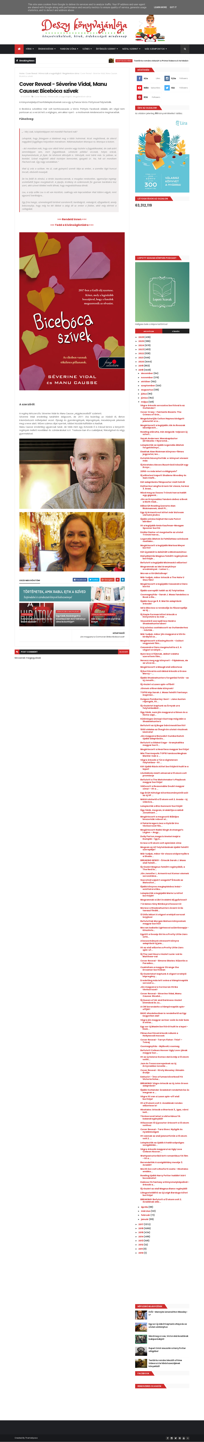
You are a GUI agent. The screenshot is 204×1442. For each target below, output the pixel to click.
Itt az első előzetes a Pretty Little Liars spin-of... (161, 949)
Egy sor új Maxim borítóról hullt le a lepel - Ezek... (164, 1028)
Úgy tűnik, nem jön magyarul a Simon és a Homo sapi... (163, 713)
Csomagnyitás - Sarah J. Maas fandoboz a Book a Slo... (164, 596)
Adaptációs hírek (96, 61)
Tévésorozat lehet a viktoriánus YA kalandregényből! (160, 1117)
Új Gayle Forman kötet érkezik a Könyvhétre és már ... (158, 615)
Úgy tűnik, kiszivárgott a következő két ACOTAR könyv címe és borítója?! (70, 618)
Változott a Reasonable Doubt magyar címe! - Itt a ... (162, 787)
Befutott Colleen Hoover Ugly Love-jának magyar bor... (163, 1051)
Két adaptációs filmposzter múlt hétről (162, 482)
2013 (141, 1240)
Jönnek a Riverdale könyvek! (157, 688)
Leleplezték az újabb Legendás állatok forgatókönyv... (162, 446)
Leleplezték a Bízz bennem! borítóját (161, 806)
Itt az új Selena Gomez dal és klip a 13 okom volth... (164, 1058)
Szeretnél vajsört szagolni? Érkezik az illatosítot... (161, 881)
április (144, 1207)
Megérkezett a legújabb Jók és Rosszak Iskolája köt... (162, 426)
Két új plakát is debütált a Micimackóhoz (163, 551)
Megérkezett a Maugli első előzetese (161, 667)
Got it (173, 7)
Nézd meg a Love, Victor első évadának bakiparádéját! (168, 1338)
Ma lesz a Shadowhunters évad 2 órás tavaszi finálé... (161, 909)
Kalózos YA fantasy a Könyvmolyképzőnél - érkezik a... (164, 1183)
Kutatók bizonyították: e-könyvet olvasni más (164, 459)
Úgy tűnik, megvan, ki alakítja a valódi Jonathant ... (161, 811)
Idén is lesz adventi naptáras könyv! (105, 620)
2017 (141, 1224)
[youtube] (183, 1438)
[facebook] (167, 1438)
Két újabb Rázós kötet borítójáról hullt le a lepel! (164, 768)
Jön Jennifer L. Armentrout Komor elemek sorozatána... (164, 874)
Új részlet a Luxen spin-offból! (157, 684)
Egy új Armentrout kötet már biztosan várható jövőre (162, 513)
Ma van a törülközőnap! (153, 573)
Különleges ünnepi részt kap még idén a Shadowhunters (163, 720)
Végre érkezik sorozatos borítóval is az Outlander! (162, 406)
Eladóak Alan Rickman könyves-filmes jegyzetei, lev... (162, 453)
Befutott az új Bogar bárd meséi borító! (163, 725)
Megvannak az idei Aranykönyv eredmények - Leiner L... (158, 568)
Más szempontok (155, 48)
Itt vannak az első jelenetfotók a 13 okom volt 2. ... (163, 1137)
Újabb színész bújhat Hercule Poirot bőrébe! (160, 520)
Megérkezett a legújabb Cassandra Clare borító (164, 585)
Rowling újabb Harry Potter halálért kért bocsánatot (163, 1177)
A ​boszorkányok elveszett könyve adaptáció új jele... (159, 942)
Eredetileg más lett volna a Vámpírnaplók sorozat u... (164, 981)
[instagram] (171, 1438)
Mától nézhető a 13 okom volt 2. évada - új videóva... (163, 800)
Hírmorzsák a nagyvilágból (50, 73)
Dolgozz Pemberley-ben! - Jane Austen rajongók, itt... (163, 700)
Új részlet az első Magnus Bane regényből (163, 1188)
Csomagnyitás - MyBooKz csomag (159, 1046)
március (146, 1211)
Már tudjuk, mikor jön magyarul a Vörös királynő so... (162, 635)
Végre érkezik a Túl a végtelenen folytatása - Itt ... (159, 761)
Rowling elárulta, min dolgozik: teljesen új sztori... (163, 433)
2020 (141, 361)
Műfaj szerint (130, 48)
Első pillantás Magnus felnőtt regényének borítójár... (164, 557)
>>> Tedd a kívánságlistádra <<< (72, 225)
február (146, 1215)
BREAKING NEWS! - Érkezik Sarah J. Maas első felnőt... (163, 861)
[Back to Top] (187, 1438)
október (146, 381)
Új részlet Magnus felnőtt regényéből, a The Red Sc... (162, 868)
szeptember (148, 385)
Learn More (160, 7)
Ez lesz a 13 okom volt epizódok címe (160, 842)
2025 (141, 341)
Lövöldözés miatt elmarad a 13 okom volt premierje (163, 774)
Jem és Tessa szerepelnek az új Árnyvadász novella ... (158, 1064)
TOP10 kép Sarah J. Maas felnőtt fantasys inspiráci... (163, 693)
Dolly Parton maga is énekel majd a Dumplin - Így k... (160, 837)
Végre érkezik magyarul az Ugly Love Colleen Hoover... (161, 1150)
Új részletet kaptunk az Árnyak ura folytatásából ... (160, 707)
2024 (141, 345)
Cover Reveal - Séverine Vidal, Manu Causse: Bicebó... (160, 995)
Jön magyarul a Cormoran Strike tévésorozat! (159, 988)
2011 (140, 1248)
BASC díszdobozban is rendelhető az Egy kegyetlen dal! (163, 1014)
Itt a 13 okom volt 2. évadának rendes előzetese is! (161, 1104)
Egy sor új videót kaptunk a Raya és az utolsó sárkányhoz (168, 1325)
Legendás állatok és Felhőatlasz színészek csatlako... (164, 540)
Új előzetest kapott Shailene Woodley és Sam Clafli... (163, 476)
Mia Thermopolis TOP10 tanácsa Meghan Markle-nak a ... (163, 754)
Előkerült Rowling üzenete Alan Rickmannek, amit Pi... (157, 507)
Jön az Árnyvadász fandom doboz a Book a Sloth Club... (163, 500)
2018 (141, 369)
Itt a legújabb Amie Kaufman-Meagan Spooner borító (162, 527)
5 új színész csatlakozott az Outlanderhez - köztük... (164, 629)
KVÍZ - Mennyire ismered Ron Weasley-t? (168, 1313)
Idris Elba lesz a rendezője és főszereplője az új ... (163, 609)
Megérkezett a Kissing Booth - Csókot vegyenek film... (162, 642)
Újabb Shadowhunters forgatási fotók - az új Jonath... (164, 679)
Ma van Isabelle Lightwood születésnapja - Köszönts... (164, 929)
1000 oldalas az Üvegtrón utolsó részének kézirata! (164, 730)
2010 (141, 1252)
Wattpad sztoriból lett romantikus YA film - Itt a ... (164, 1157)
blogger (123, 652)
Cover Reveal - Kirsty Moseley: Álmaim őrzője (162, 1071)
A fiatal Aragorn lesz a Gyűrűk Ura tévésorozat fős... (159, 824)
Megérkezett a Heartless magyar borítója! (164, 749)
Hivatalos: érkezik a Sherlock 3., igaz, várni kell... (164, 1111)
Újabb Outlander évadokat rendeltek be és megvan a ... (164, 1091)
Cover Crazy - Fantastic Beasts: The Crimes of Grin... (160, 413)
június (144, 397)
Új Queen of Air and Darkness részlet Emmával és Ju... (161, 1001)
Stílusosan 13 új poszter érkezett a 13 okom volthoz (164, 1124)
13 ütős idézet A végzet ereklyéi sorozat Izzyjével (162, 916)
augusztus (147, 389)
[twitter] (175, 1438)
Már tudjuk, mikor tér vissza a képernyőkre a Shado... (164, 855)
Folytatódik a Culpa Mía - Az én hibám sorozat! (36, 620)
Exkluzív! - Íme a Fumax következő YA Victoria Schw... (161, 1078)
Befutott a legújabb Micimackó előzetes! (163, 562)
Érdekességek (46, 48)
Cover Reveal (31, 73)
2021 (141, 357)
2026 (141, 337)
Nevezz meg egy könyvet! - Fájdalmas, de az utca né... (164, 661)
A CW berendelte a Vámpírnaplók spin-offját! (162, 1008)
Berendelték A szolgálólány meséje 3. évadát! (161, 1163)
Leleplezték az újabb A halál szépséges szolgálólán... (162, 1144)
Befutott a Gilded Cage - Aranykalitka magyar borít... (162, 744)
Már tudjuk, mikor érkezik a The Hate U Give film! (162, 578)
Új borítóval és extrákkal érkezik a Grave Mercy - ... (163, 672)
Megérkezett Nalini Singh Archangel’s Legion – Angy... (161, 831)
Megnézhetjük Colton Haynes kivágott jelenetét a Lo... (162, 420)
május (144, 401)
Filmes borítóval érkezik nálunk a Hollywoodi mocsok (159, 1034)
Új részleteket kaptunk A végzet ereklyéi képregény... (163, 975)
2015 (141, 1232)
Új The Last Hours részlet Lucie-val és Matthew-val (161, 955)
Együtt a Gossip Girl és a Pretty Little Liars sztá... (163, 935)
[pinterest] (179, 1438)
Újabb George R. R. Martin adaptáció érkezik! (160, 602)
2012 (141, 1244)
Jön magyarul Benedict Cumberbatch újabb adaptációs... (162, 737)
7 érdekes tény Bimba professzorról (160, 903)
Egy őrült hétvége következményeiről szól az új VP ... (164, 794)
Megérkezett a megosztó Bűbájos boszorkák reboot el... (159, 818)
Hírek (29, 48)
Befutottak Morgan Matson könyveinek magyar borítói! (163, 922)
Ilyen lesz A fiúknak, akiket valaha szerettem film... (159, 655)
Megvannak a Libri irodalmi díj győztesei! (163, 899)
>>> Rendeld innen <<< (72, 219)
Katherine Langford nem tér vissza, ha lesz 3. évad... (164, 487)
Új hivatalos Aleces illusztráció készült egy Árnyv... (164, 466)
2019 (141, 365)
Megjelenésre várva (71, 73)
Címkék (176, 331)
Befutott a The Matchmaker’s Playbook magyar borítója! (163, 781)
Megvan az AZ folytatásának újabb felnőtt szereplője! (164, 848)
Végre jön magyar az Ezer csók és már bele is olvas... (164, 1021)
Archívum (149, 331)
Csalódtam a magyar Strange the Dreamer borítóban (159, 968)
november (147, 377)
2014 (141, 1236)
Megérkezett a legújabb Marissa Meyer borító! (162, 546)
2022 (141, 353)
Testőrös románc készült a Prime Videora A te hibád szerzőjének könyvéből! (145, 60)
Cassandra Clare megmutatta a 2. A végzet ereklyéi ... (160, 648)
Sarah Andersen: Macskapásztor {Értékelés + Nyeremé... (159, 439)
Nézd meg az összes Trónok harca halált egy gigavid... (163, 494)
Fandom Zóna (68, 48)
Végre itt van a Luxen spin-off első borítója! (159, 1098)
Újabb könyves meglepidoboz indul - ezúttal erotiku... (161, 888)
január (145, 1219)
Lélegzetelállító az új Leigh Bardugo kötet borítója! (164, 1194)
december (147, 373)
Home (21, 73)
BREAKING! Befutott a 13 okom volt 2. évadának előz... (161, 1200)
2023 (141, 349)
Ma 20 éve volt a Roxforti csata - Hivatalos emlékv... (164, 1170)
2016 (141, 1228)
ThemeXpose (31, 1438)
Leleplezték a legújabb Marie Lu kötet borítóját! (161, 894)
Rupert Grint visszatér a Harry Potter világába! (167, 1350)
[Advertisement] (162, 231)
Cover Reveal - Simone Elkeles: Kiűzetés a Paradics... (163, 962)
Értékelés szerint (106, 48)
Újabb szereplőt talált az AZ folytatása (162, 590)
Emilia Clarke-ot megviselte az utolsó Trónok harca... (161, 533)
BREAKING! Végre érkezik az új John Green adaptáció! (164, 1084)
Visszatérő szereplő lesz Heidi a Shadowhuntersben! (158, 622)
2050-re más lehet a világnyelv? (158, 471)
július (144, 393)
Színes (86, 48)
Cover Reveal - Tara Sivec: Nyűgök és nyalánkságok (161, 1130)
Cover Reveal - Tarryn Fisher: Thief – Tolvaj (161, 1041)
